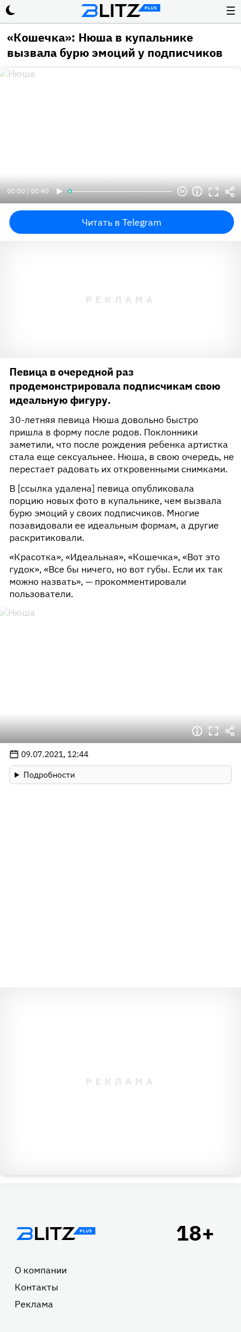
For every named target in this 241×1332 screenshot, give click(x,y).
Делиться (230, 191)
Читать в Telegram (121, 222)
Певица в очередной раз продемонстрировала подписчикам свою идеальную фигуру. (115, 385)
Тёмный (10, 10)
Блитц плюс (120, 10)
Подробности (49, 774)
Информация (197, 191)
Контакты (36, 1287)
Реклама (34, 1304)
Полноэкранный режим (213, 191)
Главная (56, 1233)
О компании (41, 1270)
